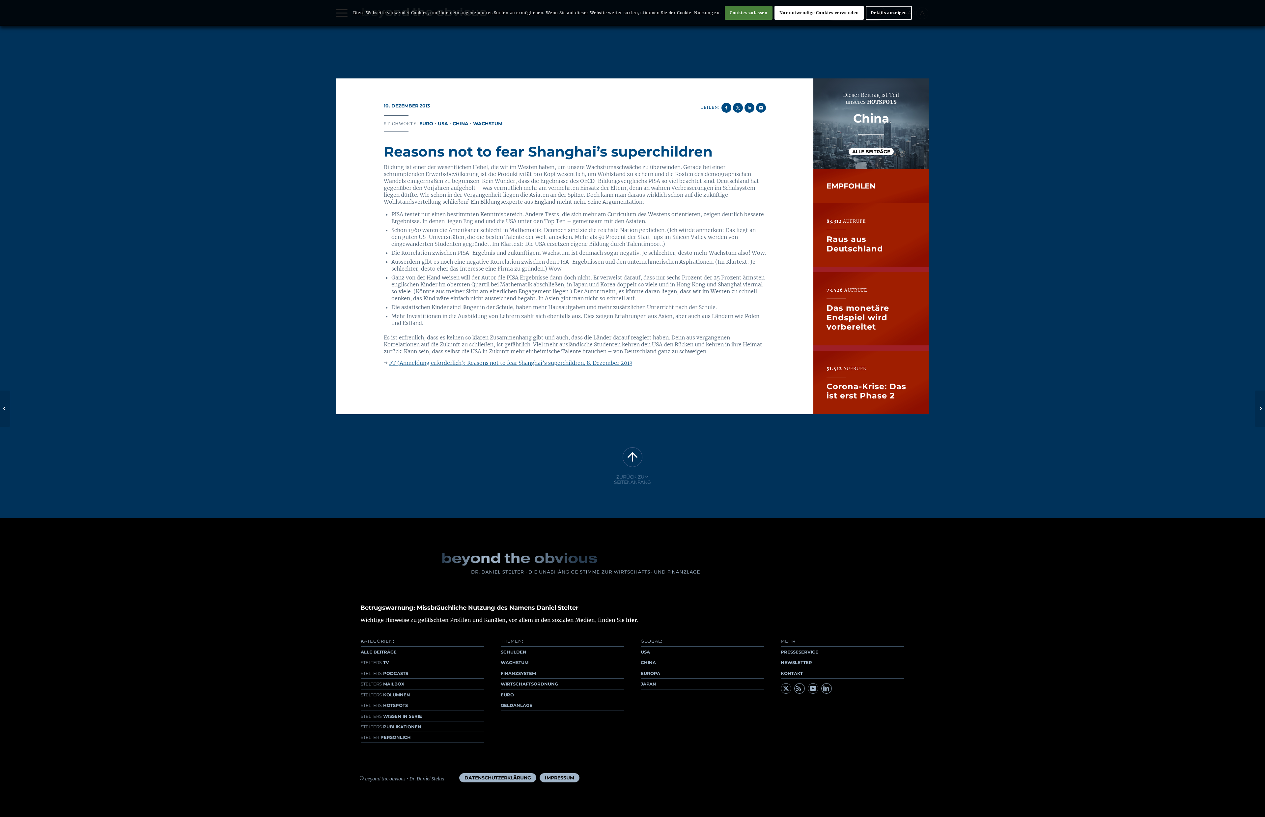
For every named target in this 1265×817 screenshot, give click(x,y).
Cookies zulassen (749, 12)
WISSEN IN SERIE (391, 716)
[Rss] (799, 688)
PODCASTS (384, 673)
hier (631, 620)
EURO (507, 694)
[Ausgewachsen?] (5, 409)
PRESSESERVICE (799, 652)
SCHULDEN (513, 652)
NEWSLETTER (796, 662)
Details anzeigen (889, 12)
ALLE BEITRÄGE (379, 652)
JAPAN (648, 683)
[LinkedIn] (826, 688)
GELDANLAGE (516, 705)
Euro (426, 124)
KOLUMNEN (385, 694)
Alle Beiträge (871, 152)
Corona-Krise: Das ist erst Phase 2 (866, 391)
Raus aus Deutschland (855, 243)
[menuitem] (497, 777)
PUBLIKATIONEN (391, 726)
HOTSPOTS (384, 705)
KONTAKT (792, 673)
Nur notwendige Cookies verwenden (819, 12)
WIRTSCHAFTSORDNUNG (529, 683)
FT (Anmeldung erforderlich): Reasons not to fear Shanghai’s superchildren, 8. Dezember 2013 (510, 363)
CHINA (648, 662)
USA (443, 124)
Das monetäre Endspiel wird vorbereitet (858, 317)
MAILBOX (382, 683)
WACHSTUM (514, 662)
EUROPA (650, 673)
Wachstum (487, 124)
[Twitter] (786, 688)
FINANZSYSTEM (518, 673)
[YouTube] (813, 688)
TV (375, 662)
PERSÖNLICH (386, 737)
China (460, 124)
